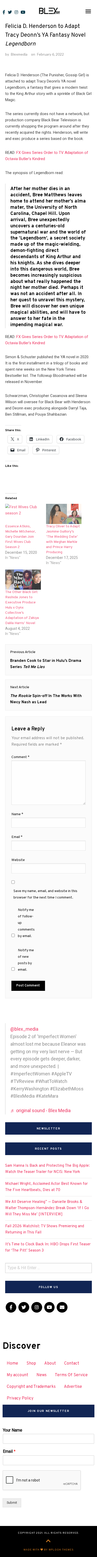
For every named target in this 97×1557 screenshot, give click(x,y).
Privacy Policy (20, 1398)
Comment (20, 757)
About (50, 1363)
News (41, 1375)
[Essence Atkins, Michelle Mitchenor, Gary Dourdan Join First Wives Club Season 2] (23, 514)
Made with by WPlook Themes (49, 1550)
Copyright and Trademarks (31, 1386)
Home (12, 1363)
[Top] (48, 1541)
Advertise (73, 1386)
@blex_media (24, 1029)
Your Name (12, 1430)
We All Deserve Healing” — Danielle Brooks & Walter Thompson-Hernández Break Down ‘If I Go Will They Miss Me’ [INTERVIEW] (47, 1208)
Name (17, 814)
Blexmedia (19, 54)
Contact (71, 1363)
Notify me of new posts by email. (26, 960)
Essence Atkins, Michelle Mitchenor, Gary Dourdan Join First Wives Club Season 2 (20, 536)
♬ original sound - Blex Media (40, 1110)
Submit (12, 1502)
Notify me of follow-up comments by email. (26, 923)
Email (17, 837)
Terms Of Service (71, 1375)
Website (18, 860)
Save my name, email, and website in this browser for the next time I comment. (45, 894)
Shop (31, 1363)
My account (17, 1375)
